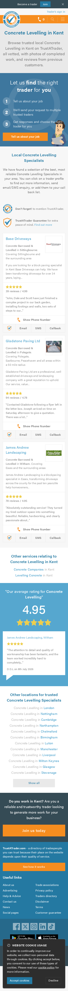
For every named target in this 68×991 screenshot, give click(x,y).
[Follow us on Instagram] (34, 926)
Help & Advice (12, 896)
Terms (39, 907)
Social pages (11, 912)
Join (44, 4)
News (6, 907)
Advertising (10, 890)
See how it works (34, 867)
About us (8, 885)
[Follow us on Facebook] (16, 926)
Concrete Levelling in (34, 708)
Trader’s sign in (56, 11)
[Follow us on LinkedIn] (42, 926)
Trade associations (47, 885)
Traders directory (46, 896)
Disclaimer (42, 901)
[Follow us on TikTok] (51, 926)
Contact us (9, 901)
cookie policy (46, 967)
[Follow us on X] (25, 926)
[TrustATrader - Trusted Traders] (11, 17)
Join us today (34, 830)
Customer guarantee (48, 912)
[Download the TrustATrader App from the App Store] (47, 938)
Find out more (43, 225)
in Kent (34, 569)
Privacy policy (44, 890)
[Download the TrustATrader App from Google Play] (22, 938)
